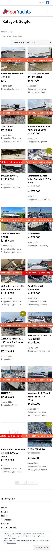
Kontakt (4, 512)
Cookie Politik (11, 543)
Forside (4, 32)
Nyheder (4, 524)
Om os (4, 508)
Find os (4, 516)
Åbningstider (6, 520)
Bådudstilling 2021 (9, 528)
